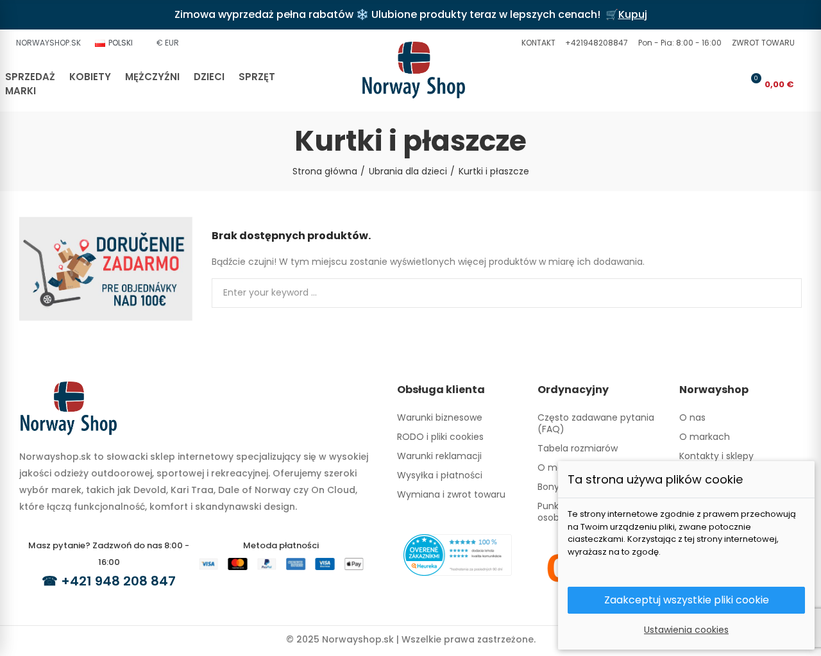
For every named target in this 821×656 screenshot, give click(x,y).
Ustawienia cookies (686, 629)
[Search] (709, 84)
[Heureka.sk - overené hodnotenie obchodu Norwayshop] (457, 554)
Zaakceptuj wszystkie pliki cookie (686, 600)
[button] (537, 42)
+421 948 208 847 (118, 581)
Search (781, 293)
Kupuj (632, 14)
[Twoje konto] (730, 84)
